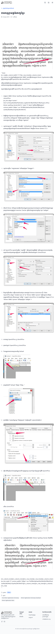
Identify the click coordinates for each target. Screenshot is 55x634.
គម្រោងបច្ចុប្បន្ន (32, 615)
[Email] (4, 621)
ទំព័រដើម (21, 616)
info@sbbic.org (46, 619)
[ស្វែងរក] (45, 2)
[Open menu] (52, 2)
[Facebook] (2, 621)
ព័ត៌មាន (9, 592)
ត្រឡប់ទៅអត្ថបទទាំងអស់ (8, 8)
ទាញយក (31, 617)
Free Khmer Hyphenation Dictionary (10, 597)
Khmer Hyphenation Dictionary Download (31, 597)
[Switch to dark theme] (48, 2)
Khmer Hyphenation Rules (8, 600)
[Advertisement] (27, 30)
